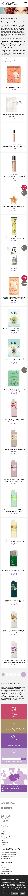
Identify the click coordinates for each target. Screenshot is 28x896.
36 (10, 61)
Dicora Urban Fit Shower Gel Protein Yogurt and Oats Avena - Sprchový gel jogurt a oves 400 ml (14, 623)
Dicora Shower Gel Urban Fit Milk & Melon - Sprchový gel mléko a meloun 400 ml (14, 502)
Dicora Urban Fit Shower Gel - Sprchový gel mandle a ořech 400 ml (14, 442)
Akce (2, 829)
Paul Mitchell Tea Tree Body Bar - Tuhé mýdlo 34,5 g (14, 563)
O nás (2, 866)
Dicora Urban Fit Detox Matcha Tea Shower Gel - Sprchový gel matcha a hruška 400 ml (14, 593)
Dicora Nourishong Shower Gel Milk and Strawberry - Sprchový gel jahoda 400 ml (14, 412)
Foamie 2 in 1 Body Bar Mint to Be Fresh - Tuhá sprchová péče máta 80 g (14, 382)
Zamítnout (15, 893)
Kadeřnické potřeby (5, 835)
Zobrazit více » (4, 35)
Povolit (22, 893)
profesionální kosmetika (10, 803)
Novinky (3, 831)
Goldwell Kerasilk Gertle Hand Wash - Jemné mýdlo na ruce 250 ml (14, 260)
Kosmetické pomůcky (5, 837)
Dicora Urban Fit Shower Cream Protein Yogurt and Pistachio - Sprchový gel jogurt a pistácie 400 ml (14, 653)
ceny (14, 60)
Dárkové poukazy (5, 842)
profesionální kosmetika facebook (6, 807)
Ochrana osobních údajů (6, 871)
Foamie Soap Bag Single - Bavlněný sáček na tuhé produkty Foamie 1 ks (14, 108)
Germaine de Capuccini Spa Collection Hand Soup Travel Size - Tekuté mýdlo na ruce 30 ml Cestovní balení (14, 168)
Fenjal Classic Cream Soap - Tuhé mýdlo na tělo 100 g (14, 352)
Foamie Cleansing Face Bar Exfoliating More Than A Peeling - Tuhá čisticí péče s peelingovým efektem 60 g (14, 290)
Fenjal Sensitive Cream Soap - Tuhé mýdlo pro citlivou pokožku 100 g (14, 322)
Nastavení (7, 893)
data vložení (10, 60)
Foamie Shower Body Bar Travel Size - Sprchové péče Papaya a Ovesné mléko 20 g (14, 78)
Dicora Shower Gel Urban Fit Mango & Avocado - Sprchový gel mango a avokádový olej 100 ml (14, 230)
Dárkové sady (4, 844)
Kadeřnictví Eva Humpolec (5, 817)
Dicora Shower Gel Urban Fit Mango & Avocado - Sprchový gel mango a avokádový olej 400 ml (14, 533)
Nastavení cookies (5, 873)
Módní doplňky (4, 839)
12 (8, 61)
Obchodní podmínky (5, 870)
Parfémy (3, 841)
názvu (6, 60)
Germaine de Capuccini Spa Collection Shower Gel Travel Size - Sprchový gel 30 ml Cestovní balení (14, 137)
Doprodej (3, 833)
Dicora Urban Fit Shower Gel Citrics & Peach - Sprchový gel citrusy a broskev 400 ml (14, 472)
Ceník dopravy (4, 868)
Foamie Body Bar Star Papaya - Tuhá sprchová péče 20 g (14, 199)
